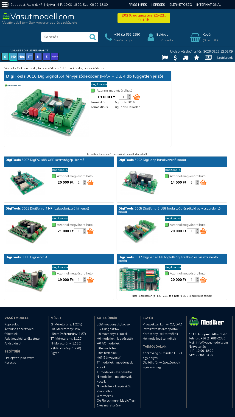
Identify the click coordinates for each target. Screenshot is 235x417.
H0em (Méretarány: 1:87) (68, 334)
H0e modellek (106, 348)
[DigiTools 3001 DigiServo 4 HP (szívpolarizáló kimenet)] (27, 231)
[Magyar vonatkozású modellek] (163, 58)
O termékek (105, 396)
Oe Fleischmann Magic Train (116, 400)
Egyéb (55, 353)
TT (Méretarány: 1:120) (66, 338)
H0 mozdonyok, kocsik (113, 334)
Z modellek (104, 391)
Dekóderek (66, 68)
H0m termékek (107, 353)
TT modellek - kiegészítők (114, 372)
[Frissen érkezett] (183, 58)
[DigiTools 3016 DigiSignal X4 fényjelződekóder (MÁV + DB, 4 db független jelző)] (46, 112)
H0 (13, 57)
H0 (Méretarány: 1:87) (66, 329)
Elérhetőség (181, 5)
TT (30, 57)
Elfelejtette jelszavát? (19, 358)
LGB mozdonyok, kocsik (113, 324)
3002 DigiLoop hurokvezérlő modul (152, 160)
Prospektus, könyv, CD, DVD (162, 324)
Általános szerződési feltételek (19, 331)
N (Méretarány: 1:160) (66, 343)
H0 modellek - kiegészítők (115, 338)
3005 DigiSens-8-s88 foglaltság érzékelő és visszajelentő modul (169, 210)
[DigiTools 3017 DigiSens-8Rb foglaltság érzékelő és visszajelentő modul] (140, 279)
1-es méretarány (109, 405)
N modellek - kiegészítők (114, 386)
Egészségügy (152, 367)
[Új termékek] (194, 58)
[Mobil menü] (4, 4)
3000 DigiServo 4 (26, 257)
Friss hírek (138, 5)
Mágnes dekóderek (91, 68)
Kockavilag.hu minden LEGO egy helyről (162, 355)
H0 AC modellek (108, 343)
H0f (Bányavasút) (109, 357)
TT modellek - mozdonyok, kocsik (115, 365)
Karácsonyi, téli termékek (160, 334)
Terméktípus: (100, 107)
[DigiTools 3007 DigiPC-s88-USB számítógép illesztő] (27, 182)
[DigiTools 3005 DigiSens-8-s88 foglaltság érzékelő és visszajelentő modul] (140, 231)
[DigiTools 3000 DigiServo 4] (27, 279)
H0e (21, 57)
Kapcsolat (12, 324)
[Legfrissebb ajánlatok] (173, 58)
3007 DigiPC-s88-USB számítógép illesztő (45, 160)
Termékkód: (99, 102)
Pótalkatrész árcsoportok (161, 329)
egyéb (55, 56)
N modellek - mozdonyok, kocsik (114, 379)
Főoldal (9, 68)
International (208, 5)
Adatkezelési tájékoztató (22, 338)
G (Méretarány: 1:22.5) (66, 324)
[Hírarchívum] (206, 58)
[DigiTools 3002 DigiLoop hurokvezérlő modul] (140, 182)
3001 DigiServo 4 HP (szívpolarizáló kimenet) (47, 208)
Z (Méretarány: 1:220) (66, 348)
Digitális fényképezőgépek (161, 362)
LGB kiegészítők (108, 329)
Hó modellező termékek (159, 338)
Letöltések (225, 58)
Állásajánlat (13, 343)
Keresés (158, 5)
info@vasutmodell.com (212, 342)
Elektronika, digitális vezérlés (36, 68)
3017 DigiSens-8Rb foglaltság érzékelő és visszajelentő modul (168, 259)
